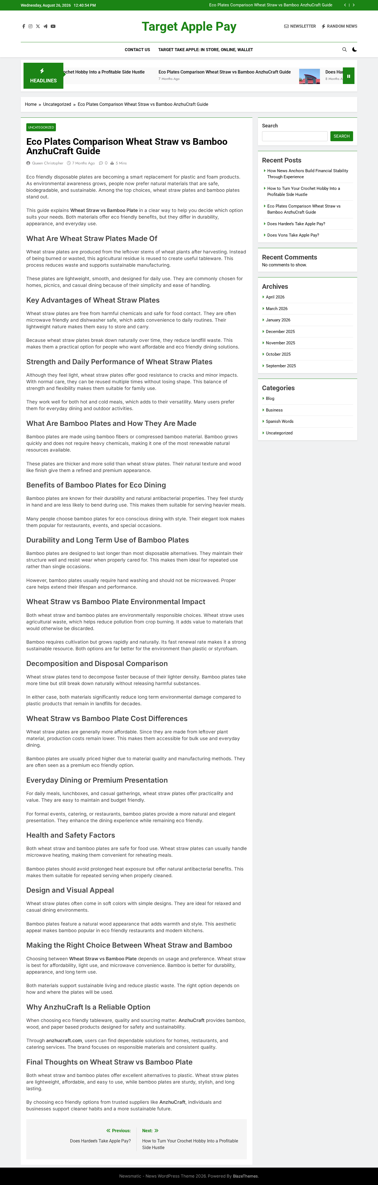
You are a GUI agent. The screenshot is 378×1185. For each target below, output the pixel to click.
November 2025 (280, 342)
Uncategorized (41, 127)
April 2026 (275, 297)
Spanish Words (280, 421)
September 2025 (281, 365)
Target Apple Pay (189, 26)
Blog (270, 398)
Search (270, 126)
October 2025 (278, 354)
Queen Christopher (47, 163)
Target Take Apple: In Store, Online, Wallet (205, 49)
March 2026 (277, 308)
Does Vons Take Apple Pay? (293, 235)
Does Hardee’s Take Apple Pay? (330, 72)
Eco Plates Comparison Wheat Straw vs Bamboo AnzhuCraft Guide (270, 5)
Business (274, 410)
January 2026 (278, 320)
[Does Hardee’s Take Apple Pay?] (283, 79)
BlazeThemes (245, 1176)
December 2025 (280, 331)
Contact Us (137, 49)
